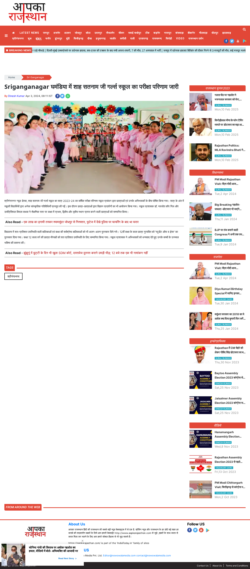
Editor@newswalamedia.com (119, 555)
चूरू (30, 38)
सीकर (121, 32)
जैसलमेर (110, 32)
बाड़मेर (157, 32)
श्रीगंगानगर (18, 38)
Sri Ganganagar (35, 77)
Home (14, 33)
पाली (132, 38)
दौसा (89, 38)
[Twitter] (232, 41)
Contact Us (202, 565)
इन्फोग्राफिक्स (217, 341)
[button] (6, 35)
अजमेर (56, 32)
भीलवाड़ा (203, 32)
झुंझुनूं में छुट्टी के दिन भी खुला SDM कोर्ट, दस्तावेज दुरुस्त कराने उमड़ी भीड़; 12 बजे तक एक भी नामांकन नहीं (86, 253)
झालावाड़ (226, 32)
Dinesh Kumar (16, 95)
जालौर (113, 38)
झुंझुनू (38, 38)
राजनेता (217, 257)
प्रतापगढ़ (143, 38)
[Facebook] (226, 41)
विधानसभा (217, 172)
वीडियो (217, 425)
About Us (76, 524)
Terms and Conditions (237, 565)
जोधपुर (78, 32)
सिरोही (169, 38)
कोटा (88, 32)
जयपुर (46, 32)
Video (180, 38)
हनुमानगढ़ (101, 38)
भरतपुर (167, 32)
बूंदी (68, 38)
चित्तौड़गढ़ (78, 38)
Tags (9, 267)
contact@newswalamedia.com (153, 555)
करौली (123, 38)
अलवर (67, 32)
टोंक (147, 32)
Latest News (29, 32)
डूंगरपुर (58, 38)
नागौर (48, 38)
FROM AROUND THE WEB (23, 507)
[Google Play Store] (244, 41)
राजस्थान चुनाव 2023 (217, 88)
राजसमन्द (157, 38)
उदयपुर (98, 32)
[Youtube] (238, 41)
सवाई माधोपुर (134, 32)
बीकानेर (191, 32)
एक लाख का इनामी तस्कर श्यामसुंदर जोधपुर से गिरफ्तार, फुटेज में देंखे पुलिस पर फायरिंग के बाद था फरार (81, 222)
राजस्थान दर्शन (196, 38)
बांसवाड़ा (180, 32)
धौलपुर (215, 32)
